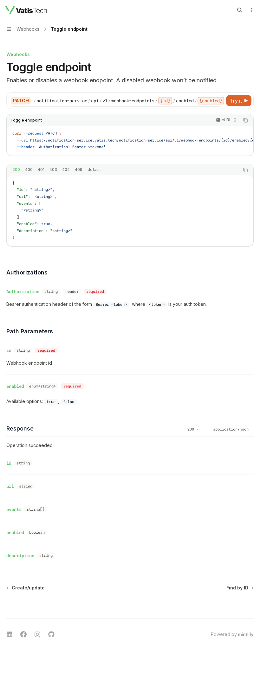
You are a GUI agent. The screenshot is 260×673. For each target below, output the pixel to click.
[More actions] (252, 10)
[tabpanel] (130, 210)
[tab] (16, 169)
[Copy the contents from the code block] (245, 120)
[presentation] (128, 100)
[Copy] (218, 101)
